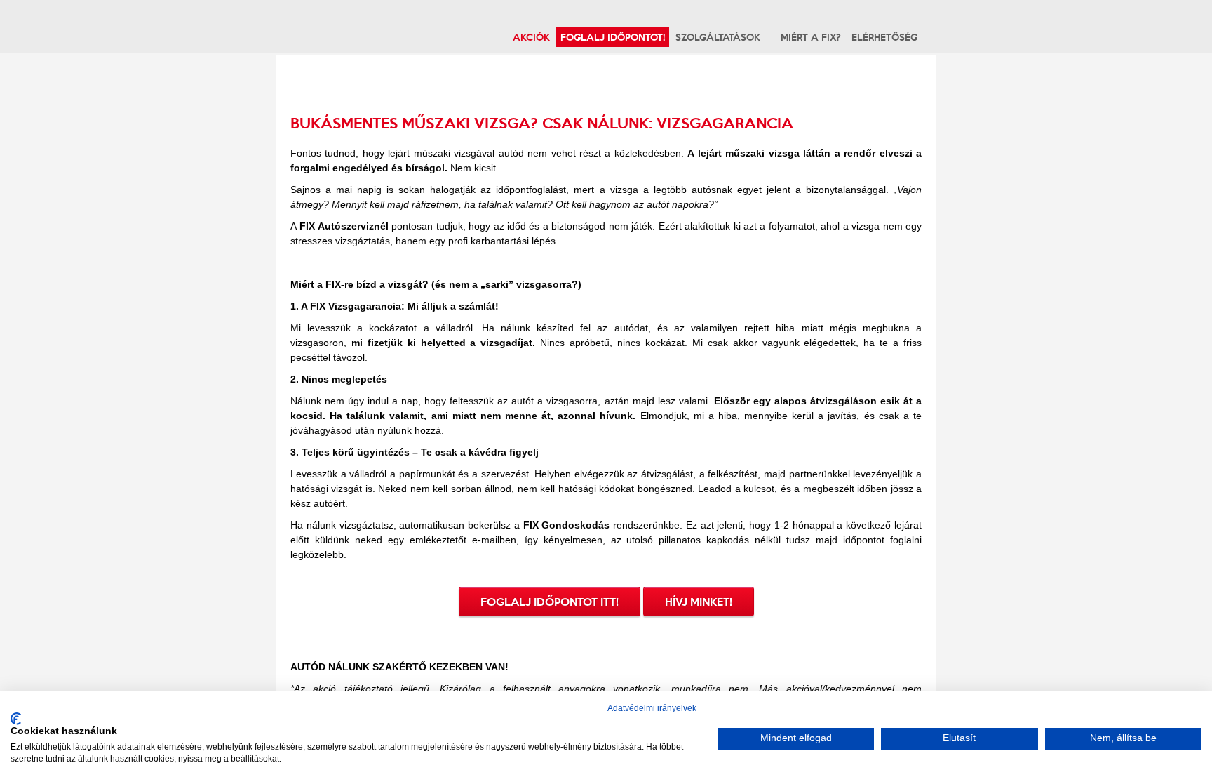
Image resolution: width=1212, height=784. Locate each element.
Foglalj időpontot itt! (549, 601)
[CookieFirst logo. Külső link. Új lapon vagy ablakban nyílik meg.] (16, 718)
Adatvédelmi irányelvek (651, 708)
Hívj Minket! (698, 601)
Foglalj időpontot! (612, 37)
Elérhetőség (884, 37)
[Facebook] (933, 36)
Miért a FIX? (811, 37)
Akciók (531, 37)
